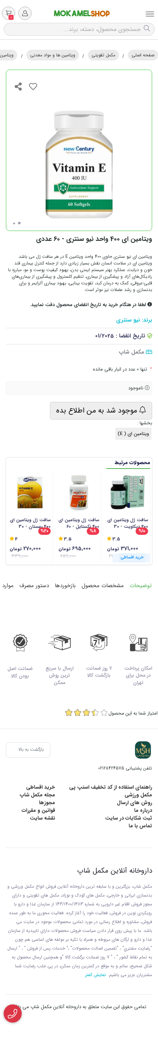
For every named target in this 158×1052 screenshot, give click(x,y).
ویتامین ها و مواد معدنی (52, 55)
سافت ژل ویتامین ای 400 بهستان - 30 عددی (30, 523)
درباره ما (143, 810)
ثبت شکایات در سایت (128, 818)
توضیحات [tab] (141, 585)
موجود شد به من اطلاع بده (97, 410)
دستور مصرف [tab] (34, 585)
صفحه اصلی (143, 55)
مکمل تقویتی (103, 55)
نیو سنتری (128, 320)
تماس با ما (140, 826)
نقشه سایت (42, 818)
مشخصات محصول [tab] (103, 585)
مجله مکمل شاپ (37, 795)
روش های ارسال (134, 803)
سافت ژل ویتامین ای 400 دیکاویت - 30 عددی (127, 523)
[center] (148, 29)
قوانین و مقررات (38, 810)
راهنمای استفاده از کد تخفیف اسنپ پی (110, 787)
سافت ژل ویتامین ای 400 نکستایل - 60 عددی (78, 523)
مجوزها (47, 803)
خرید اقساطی (40, 787)
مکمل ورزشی (138, 795)
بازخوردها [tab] (65, 585)
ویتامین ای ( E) (133, 434)
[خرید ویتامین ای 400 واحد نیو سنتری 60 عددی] (143, 750)
